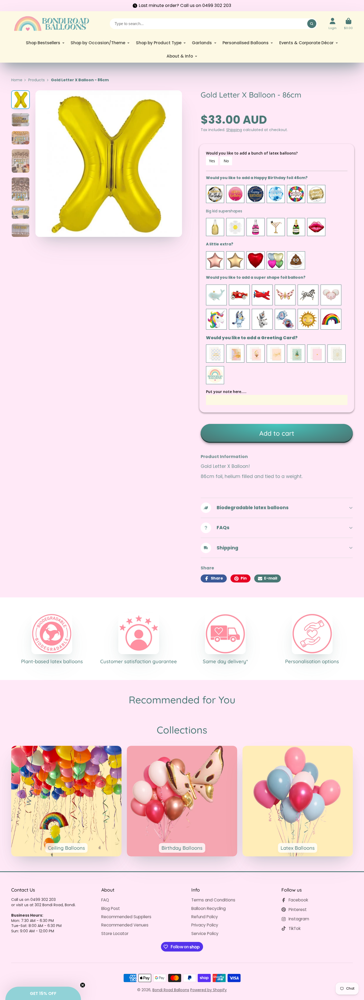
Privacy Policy (204, 925)
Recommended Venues (124, 925)
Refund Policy (204, 917)
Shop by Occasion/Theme (98, 43)
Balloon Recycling (208, 908)
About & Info (180, 56)
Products (36, 80)
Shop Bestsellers (43, 43)
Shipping (234, 129)
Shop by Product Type (158, 43)
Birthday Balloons (182, 801)
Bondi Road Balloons (170, 990)
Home (16, 80)
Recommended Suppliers (126, 917)
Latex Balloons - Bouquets (297, 801)
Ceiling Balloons (66, 801)
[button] (43, 993)
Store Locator (114, 933)
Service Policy (205, 933)
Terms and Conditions (213, 900)
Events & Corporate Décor (306, 43)
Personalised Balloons (246, 43)
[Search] (311, 23)
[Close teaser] (82, 985)
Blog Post (110, 908)
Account (333, 23)
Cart (348, 23)
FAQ (105, 900)
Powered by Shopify (208, 990)
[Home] (51, 23)
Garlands (202, 43)
